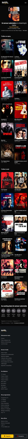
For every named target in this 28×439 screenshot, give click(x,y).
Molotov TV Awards (5, 408)
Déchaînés (4, 299)
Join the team (4, 344)
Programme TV (4, 397)
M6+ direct (3, 381)
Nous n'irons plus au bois (20, 233)
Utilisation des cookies (6, 358)
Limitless (17, 98)
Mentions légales (5, 356)
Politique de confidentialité (7, 354)
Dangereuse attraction (20, 140)
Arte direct (3, 383)
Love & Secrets (5, 98)
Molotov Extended (5, 423)
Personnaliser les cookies (7, 361)
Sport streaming (5, 407)
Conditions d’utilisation (6, 360)
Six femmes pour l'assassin (19, 277)
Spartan (3, 140)
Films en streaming (12, 28)
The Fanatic (4, 189)
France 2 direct (4, 376)
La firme (17, 56)
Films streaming (4, 403)
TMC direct (3, 387)
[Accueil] (5, 2)
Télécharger (4, 363)
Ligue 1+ (3, 425)
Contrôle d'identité (6, 77)
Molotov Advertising (6, 342)
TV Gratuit (3, 401)
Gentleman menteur (20, 299)
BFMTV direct (4, 389)
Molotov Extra (4, 421)
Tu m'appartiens (5, 161)
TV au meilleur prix (5, 426)
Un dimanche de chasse (7, 56)
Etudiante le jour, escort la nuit (21, 162)
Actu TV (3, 412)
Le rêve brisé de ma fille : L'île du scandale (7, 255)
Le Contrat (4, 276)
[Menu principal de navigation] (25, 3)
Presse (2, 338)
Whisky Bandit (4, 232)
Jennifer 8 (3, 119)
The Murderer (18, 254)
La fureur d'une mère (6, 210)
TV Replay (3, 399)
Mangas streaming (5, 410)
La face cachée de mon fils (20, 211)
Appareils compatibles (6, 365)
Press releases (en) (5, 340)
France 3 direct (4, 378)
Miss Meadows (18, 119)
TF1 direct (3, 374)
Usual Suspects (19, 77)
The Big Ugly (18, 189)
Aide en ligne (4, 352)
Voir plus (25, 30)
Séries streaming (5, 405)
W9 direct (3, 385)
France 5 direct (4, 379)
